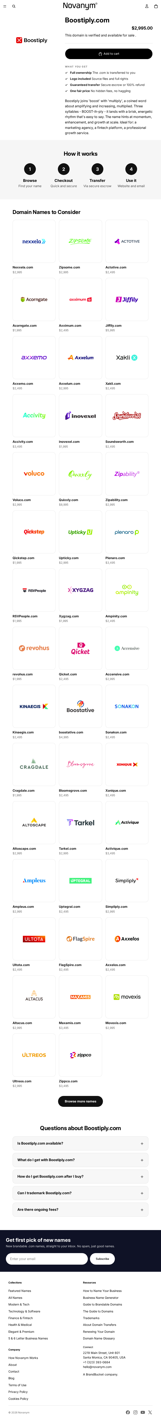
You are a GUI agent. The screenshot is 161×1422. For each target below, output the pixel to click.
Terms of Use (17, 1385)
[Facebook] (127, 1412)
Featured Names (19, 1291)
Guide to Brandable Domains (102, 1304)
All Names (15, 1297)
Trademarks (91, 1318)
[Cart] (156, 6)
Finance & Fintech (20, 1318)
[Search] (13, 6)
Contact (13, 1371)
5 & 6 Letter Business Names (28, 1338)
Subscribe (102, 1258)
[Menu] (5, 6)
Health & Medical (20, 1325)
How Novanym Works (23, 1358)
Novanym (24, 1412)
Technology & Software (24, 1311)
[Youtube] (142, 1412)
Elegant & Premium (21, 1331)
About (12, 1364)
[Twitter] (150, 1412)
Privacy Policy (18, 1392)
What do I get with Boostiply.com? (46, 1160)
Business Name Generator (100, 1297)
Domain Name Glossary (99, 1338)
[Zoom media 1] (31, 40)
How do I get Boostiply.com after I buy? (50, 1176)
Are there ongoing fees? (37, 1209)
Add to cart (111, 53)
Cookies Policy (18, 1398)
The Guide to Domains (98, 1311)
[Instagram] (135, 1412)
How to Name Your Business (102, 1291)
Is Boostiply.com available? (40, 1143)
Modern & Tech (18, 1304)
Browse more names (80, 1101)
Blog (11, 1378)
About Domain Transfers (99, 1325)
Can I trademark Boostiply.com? (44, 1193)
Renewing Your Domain (99, 1331)
